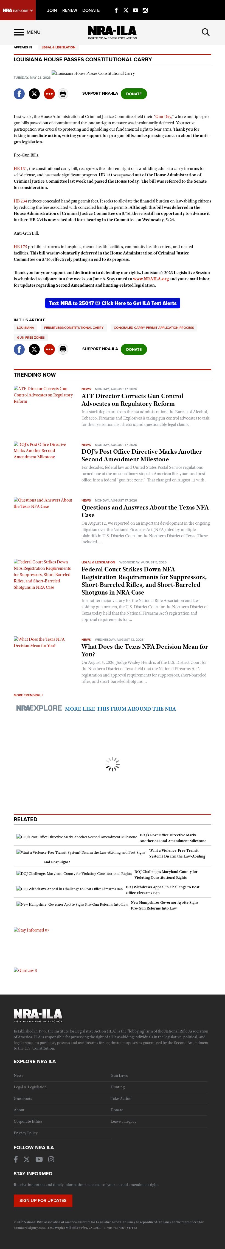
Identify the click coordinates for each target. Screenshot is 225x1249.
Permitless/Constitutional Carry (74, 328)
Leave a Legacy (123, 1121)
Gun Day (163, 116)
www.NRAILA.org (151, 279)
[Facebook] (116, 4)
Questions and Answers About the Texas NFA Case (145, 511)
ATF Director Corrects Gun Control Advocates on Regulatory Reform (132, 400)
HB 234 (20, 201)
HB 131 (20, 168)
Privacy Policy (26, 1132)
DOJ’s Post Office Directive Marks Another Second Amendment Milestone (141, 455)
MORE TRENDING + (28, 695)
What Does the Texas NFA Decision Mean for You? (144, 650)
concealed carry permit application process (154, 328)
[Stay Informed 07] (31, 930)
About (19, 1109)
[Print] (63, 97)
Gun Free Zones (31, 337)
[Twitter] (126, 4)
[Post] (34, 90)
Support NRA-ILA (100, 93)
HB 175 (20, 247)
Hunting (118, 1086)
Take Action (121, 1098)
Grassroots (23, 1098)
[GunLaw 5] (25, 970)
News (86, 389)
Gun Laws (119, 1075)
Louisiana (25, 328)
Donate (117, 1109)
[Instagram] (145, 4)
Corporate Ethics (28, 1121)
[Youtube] (135, 4)
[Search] (205, 32)
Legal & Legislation (58, 47)
